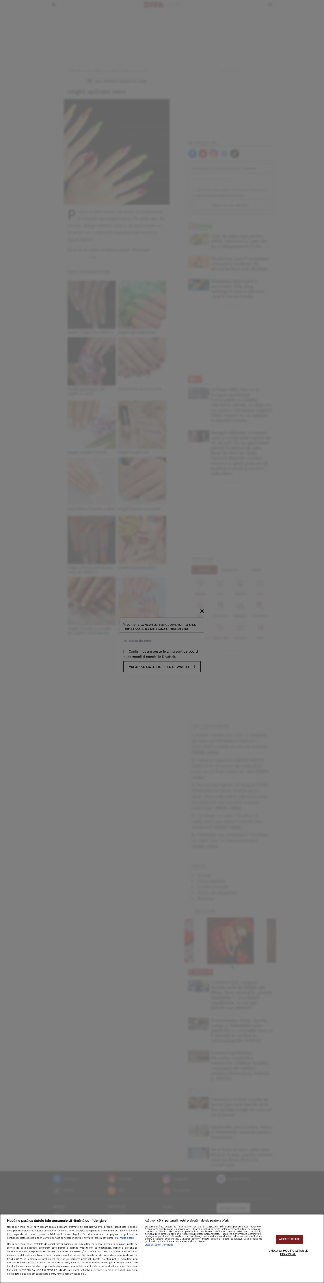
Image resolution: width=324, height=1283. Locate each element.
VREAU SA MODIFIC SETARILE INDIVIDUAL (288, 1252)
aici (33, 1262)
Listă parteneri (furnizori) (159, 1245)
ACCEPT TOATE (289, 1239)
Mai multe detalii (124, 1238)
